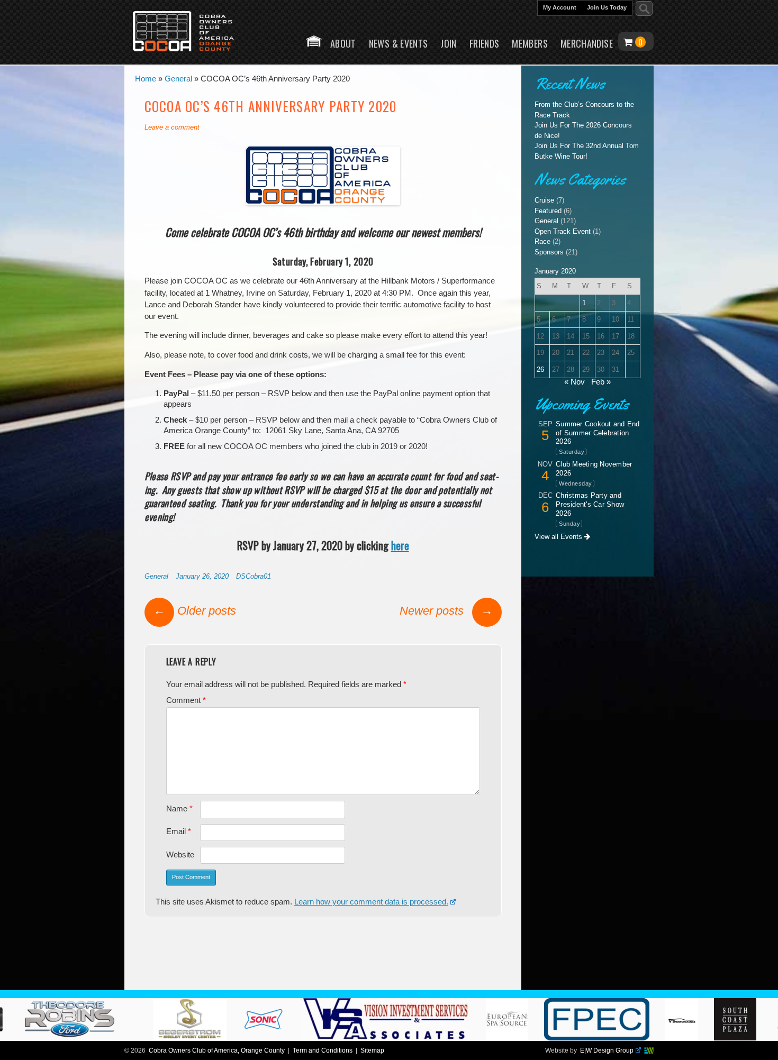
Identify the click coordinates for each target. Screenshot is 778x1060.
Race (542, 241)
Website (180, 855)
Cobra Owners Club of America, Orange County (217, 1050)
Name (179, 809)
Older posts (194, 610)
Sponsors (549, 252)
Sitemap (372, 1050)
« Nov (574, 382)
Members (530, 43)
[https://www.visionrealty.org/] (417, 1038)
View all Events (559, 537)
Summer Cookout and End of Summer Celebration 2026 (598, 433)
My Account (559, 7)
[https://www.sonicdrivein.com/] (296, 1038)
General (156, 576)
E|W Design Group (607, 1050)
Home (314, 41)
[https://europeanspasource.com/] (539, 1038)
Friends (484, 43)
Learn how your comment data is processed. (371, 902)
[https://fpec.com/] (629, 1038)
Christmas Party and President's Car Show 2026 (590, 504)
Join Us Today (607, 7)
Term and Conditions (322, 1050)
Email (178, 831)
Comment (186, 700)
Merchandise (586, 43)
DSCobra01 (253, 576)
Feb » (601, 382)
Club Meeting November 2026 (594, 468)
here (400, 545)
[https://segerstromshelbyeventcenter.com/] (222, 1038)
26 (540, 369)
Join (448, 43)
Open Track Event (563, 231)
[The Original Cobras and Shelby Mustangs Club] (190, 32)
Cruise (544, 200)
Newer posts (446, 610)
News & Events (398, 43)
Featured (548, 211)
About (343, 43)
